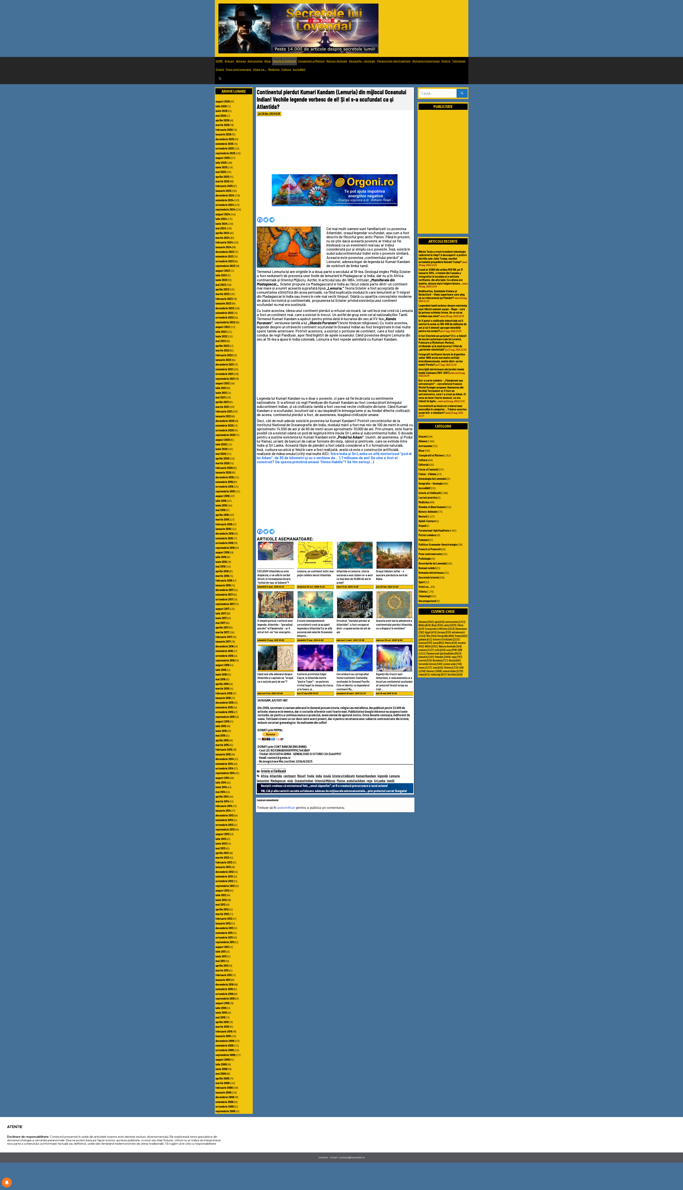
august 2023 (222, 270)
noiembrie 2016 (224, 651)
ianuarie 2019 (223, 528)
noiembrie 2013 (224, 820)
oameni (426, 650)
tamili (390, 781)
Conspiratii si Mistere (311, 61)
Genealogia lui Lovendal (432, 478)
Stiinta (445, 61)
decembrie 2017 (224, 590)
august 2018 (222, 552)
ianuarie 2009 (223, 1092)
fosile (310, 776)
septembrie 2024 (225, 209)
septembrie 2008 (225, 1111)
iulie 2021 (220, 388)
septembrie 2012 (225, 885)
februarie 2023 (224, 298)
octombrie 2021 (224, 373)
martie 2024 (222, 237)
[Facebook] (260, 219)
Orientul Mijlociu (325, 781)
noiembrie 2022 (224, 312)
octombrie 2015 (224, 712)
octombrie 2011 (224, 937)
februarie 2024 (224, 242)
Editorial (423, 464)
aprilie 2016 (222, 683)
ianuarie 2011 (222, 979)
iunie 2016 (221, 674)
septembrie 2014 (225, 773)
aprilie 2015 (222, 740)
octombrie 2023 (224, 261)
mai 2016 (220, 679)
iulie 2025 (221, 162)
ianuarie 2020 (223, 472)
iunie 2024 (221, 223)
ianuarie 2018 (223, 585)
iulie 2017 (220, 613)
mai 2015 (220, 735)
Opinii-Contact (427, 521)
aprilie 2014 (222, 796)
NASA (431, 646)
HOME (219, 61)
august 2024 (222, 214)
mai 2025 (220, 172)
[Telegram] (272, 219)
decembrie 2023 (224, 251)
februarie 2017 (223, 637)
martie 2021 (222, 406)
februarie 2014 (223, 806)
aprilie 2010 (222, 1022)
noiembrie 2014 (224, 763)
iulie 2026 (221, 106)
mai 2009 (220, 1073)
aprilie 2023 (222, 289)
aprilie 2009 (222, 1078)
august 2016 (222, 665)
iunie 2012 (221, 900)
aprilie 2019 (222, 514)
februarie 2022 (224, 355)
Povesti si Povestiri (430, 549)
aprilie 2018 (222, 571)
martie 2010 (222, 1026)
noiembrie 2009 (224, 1045)
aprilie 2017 (222, 627)
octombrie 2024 (224, 204)
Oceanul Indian (304, 781)
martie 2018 (222, 575)
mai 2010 (220, 1017)
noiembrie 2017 (224, 594)
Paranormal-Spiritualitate (394, 61)
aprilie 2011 (221, 965)
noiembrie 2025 (224, 143)
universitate (453, 671)
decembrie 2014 (224, 759)
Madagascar (278, 781)
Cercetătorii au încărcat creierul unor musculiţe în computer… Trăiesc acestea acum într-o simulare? (443, 409)
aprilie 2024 (222, 233)
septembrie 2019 (225, 491)
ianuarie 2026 (223, 134)
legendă (382, 776)
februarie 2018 (223, 580)
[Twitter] (266, 219)
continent (289, 776)
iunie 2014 (221, 787)
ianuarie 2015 (223, 754)
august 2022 (222, 327)
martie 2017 (222, 632)
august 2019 (222, 496)
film (431, 635)
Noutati (423, 516)
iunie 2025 (221, 167)
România (440, 660)
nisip (290, 781)
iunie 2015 (221, 730)
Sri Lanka (379, 781)
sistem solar (452, 664)
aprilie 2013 (222, 853)
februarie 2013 (223, 862)
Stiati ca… (259, 69)
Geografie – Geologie (362, 61)
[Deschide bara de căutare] (220, 78)
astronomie (455, 621)
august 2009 (222, 1059)
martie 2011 (221, 970)
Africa (264, 776)
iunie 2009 (221, 1069)
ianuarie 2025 (223, 190)
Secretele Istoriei (429, 577)
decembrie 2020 (224, 420)
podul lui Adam (356, 781)
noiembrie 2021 (224, 369)
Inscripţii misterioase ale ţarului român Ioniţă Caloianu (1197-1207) (441, 370)
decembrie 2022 (224, 308)
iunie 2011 (220, 956)
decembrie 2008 (224, 1097)
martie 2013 (222, 857)
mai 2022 (220, 341)
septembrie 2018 (225, 547)
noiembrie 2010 (224, 989)
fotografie (445, 635)
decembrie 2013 (224, 815)
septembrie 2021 (225, 378)
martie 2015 (222, 745)
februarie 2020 (224, 467)
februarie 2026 (224, 129)
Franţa (461, 635)
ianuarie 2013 (223, 867)
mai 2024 (220, 228)
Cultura (286, 69)
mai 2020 (220, 453)
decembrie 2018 (224, 533)
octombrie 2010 (224, 993)
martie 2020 (222, 463)
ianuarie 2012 (223, 923)
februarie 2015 (223, 749)
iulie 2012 (220, 895)
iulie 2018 (220, 557)
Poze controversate (238, 69)
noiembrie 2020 (224, 425)
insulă (327, 776)
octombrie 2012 (224, 881)
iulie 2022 (221, 331)
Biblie (425, 625)
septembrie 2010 (225, 998)
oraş (451, 650)
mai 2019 (220, 510)
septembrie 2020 (225, 435)
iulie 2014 (220, 782)
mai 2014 (220, 792)
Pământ (443, 656)
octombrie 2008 (224, 1106)
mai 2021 (220, 397)
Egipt (431, 632)
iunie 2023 (221, 280)
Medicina (274, 69)
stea (438, 667)
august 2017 (222, 608)
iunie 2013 (221, 843)
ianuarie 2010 (223, 1036)
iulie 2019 (220, 500)
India (319, 776)
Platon (341, 781)
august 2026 (222, 101)
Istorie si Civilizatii (284, 61)
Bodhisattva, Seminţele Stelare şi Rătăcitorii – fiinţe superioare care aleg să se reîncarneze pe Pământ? (442, 294)
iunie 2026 (221, 110)
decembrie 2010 (224, 984)
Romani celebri (427, 568)
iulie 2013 (220, 838)
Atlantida (276, 776)
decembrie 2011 (224, 928)
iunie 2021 (221, 392)
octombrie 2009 (224, 1050)
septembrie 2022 (225, 322)
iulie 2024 (221, 218)
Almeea (241, 61)
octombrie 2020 (224, 430)
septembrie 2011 (224, 942)
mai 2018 (220, 566)
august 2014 (222, 777)
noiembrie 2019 (224, 482)
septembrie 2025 (225, 153)
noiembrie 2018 (224, 538)
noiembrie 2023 (224, 256)
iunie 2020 (221, 449)
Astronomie (255, 61)
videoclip (439, 674)
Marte (451, 642)
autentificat (286, 808)
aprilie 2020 (222, 458)
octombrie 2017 (224, 599)
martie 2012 (222, 914)
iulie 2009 (221, 1064)
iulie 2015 (220, 726)
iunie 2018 (221, 561)
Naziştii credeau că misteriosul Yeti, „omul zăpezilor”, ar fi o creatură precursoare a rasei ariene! (324, 786)
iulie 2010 (220, 1008)
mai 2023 (220, 284)
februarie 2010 (223, 1031)
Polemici (424, 540)
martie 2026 (222, 125)
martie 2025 (222, 181)
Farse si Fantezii (428, 469)
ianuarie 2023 (223, 303)
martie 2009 (222, 1083)
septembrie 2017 (225, 604)
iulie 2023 (221, 275)
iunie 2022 (221, 336)
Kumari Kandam (366, 776)
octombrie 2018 (224, 543)
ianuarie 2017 (223, 641)
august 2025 (222, 157)
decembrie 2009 (224, 1040)
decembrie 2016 (224, 646)
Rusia (455, 660)
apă (440, 621)
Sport (422, 582)
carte (450, 625)
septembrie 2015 (225, 716)
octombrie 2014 (224, 768)
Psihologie (425, 558)
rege (369, 781)
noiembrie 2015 (224, 707)
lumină (425, 642)
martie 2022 (222, 350)
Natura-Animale (337, 61)
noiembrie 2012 (224, 876)
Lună (438, 642)
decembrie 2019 (224, 477)
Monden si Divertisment (432, 507)
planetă (426, 656)
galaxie (425, 639)
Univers (434, 671)
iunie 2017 (221, 618)
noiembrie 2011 (223, 932)
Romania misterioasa (426, 61)
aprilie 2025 (222, 176)
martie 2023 (222, 294)
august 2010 (222, 1003)
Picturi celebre (427, 535)
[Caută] (462, 93)
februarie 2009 (224, 1087)
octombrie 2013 (224, 824)
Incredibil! (299, 69)
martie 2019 (222, 519)
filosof (301, 776)
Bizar (267, 61)
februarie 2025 (224, 186)
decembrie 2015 (224, 702)
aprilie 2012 (222, 909)
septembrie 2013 (225, 829)
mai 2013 (220, 848)
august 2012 (222, 890)
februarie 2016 (223, 693)
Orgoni (220, 69)
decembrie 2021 (224, 364)
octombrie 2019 (224, 486)
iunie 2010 (221, 1012)
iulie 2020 (221, 444)
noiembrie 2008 (224, 1102)
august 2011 (222, 947)
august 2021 (222, 383)
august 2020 (222, 439)
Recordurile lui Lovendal (433, 563)
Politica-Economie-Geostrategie (438, 544)
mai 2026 (220, 115)
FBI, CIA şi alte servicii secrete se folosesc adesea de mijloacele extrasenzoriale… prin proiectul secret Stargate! (334, 791)
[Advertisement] (335, 146)
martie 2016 (222, 688)
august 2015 (222, 721)
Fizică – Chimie (427, 474)
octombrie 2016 (224, 655)
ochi (440, 650)
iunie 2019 (221, 505)
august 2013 (222, 834)
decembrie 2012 (224, 871)
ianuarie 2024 (223, 247)
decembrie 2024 (224, 195)
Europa (444, 632)
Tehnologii (458, 61)
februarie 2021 (223, 411)
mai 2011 (220, 961)
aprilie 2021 (222, 402)
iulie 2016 (220, 669)
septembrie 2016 (225, 660)
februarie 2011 (223, 975)
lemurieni (263, 781)
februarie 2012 (223, 918)
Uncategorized (427, 601)
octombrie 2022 (224, 317)
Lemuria (394, 776)
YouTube (454, 674)
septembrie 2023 (225, 265)
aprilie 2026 (222, 120)
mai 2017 (220, 622)
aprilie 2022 (222, 345)
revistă (425, 660)
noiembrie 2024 (224, 200)
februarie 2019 (223, 524)
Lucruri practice (428, 497)
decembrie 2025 (224, 139)
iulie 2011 (220, 951)
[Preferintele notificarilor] (7, 1183)
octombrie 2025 (224, 148)
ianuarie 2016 (223, 698)
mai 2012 (220, 904)
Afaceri (229, 61)
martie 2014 (222, 801)
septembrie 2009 (225, 1055)
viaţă (424, 674)
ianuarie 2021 (223, 416)
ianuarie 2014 (223, 810)
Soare (425, 667)
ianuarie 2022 (223, 359)
